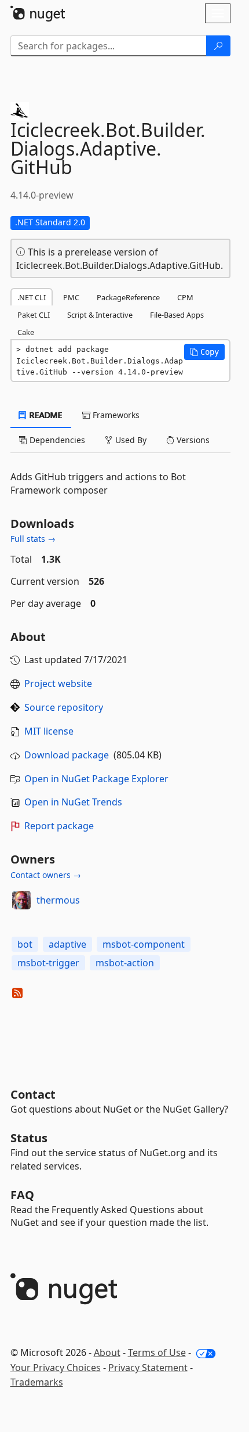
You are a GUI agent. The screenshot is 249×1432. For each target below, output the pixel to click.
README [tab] (45, 414)
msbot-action (125, 962)
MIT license (49, 731)
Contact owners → (45, 874)
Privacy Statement (148, 1367)
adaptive (67, 944)
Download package (66, 755)
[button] (204, 352)
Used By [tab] (130, 439)
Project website (58, 683)
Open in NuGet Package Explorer (96, 778)
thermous (58, 900)
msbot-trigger (48, 962)
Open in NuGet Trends (73, 802)
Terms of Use (157, 1352)
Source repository (63, 707)
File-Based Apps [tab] (177, 315)
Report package (59, 825)
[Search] (218, 45)
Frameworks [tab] (115, 414)
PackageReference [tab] (128, 297)
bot (24, 944)
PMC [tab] (71, 297)
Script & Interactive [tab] (100, 315)
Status (28, 1138)
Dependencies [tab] (56, 439)
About (107, 1352)
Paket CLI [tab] (33, 315)
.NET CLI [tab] (31, 297)
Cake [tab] (25, 332)
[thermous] (21, 900)
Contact (33, 1094)
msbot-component (143, 944)
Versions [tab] (192, 439)
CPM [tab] (185, 297)
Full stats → (33, 538)
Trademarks (36, 1382)
